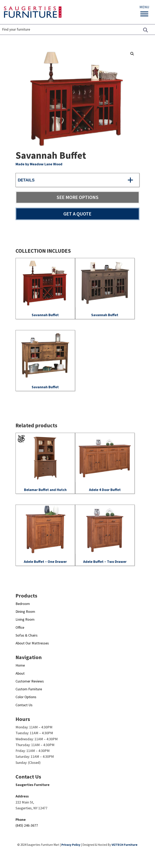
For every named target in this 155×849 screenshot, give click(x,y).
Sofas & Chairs (27, 635)
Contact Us (24, 705)
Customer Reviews (30, 681)
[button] (132, 53)
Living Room (25, 619)
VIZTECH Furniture (124, 845)
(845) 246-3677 (27, 825)
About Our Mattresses (32, 643)
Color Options (26, 697)
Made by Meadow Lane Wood (39, 164)
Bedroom (23, 603)
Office (20, 627)
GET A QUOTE (77, 214)
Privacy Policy (70, 845)
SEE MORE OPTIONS (77, 197)
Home (20, 665)
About (20, 673)
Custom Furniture (29, 689)
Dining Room (25, 611)
